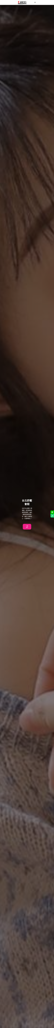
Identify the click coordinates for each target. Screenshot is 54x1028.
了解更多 (27, 526)
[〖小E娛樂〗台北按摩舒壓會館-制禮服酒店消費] (23, 2)
